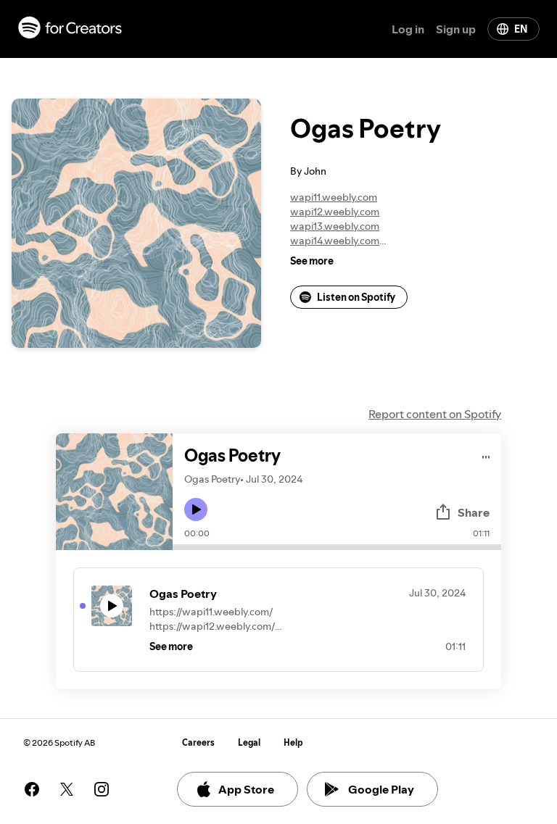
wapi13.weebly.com (334, 226)
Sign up (456, 29)
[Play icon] (195, 509)
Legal (249, 742)
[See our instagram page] (101, 789)
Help (293, 742)
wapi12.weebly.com (334, 211)
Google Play (381, 789)
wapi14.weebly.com (334, 240)
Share (474, 512)
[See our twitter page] (66, 789)
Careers (198, 742)
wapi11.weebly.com (333, 197)
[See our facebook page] (32, 789)
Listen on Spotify (356, 297)
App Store (246, 789)
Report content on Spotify (434, 414)
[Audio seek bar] (337, 547)
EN (520, 29)
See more (312, 261)
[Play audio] (486, 455)
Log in (408, 29)
